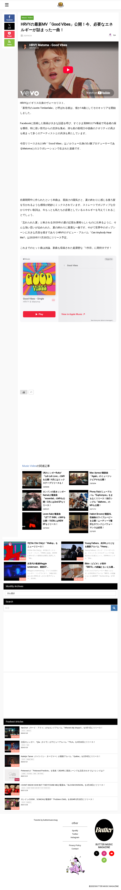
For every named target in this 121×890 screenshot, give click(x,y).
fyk (114, 35)
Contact (75, 849)
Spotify (75, 830)
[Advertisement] (68, 171)
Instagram (75, 837)
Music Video (27, 18)
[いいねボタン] (23, 392)
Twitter (75, 834)
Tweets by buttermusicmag (46, 820)
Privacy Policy (75, 845)
